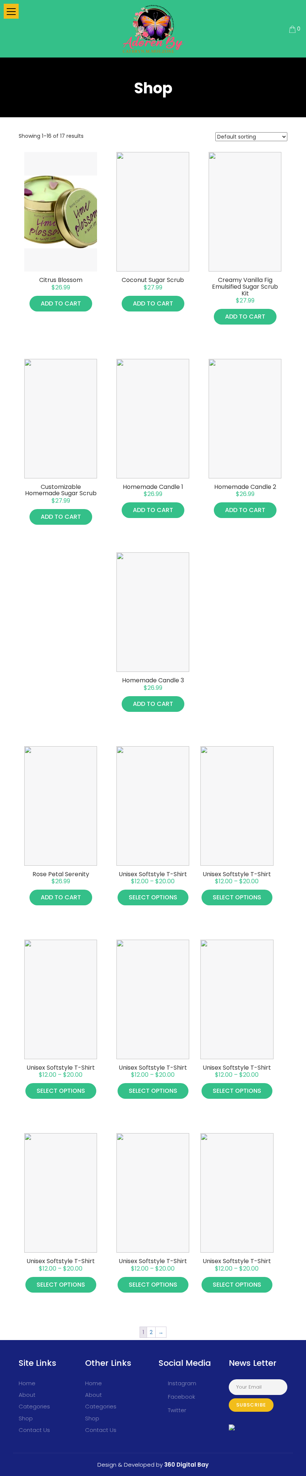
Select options (153, 897)
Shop (26, 1418)
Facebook (181, 1397)
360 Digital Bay (186, 1465)
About (27, 1395)
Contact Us (34, 1430)
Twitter (177, 1410)
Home (27, 1383)
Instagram (182, 1383)
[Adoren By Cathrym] (153, 28)
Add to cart (61, 303)
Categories (34, 1406)
